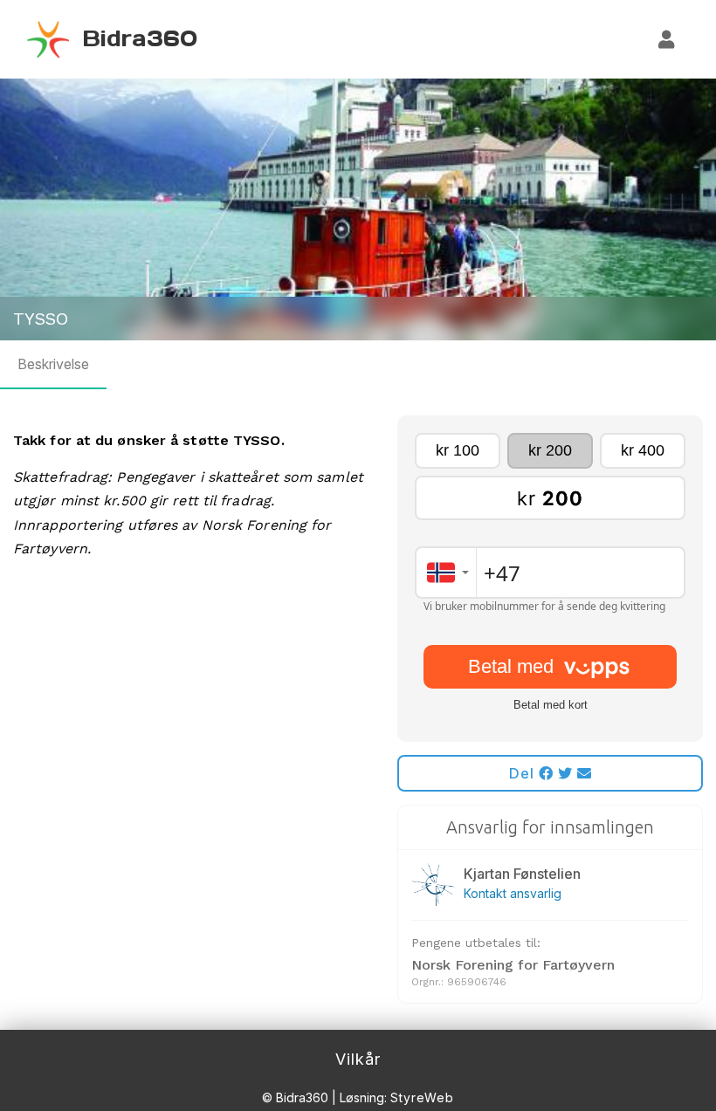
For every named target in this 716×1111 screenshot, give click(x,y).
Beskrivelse (53, 364)
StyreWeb (422, 1097)
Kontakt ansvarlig (512, 893)
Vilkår (358, 1059)
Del (524, 773)
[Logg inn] (667, 39)
